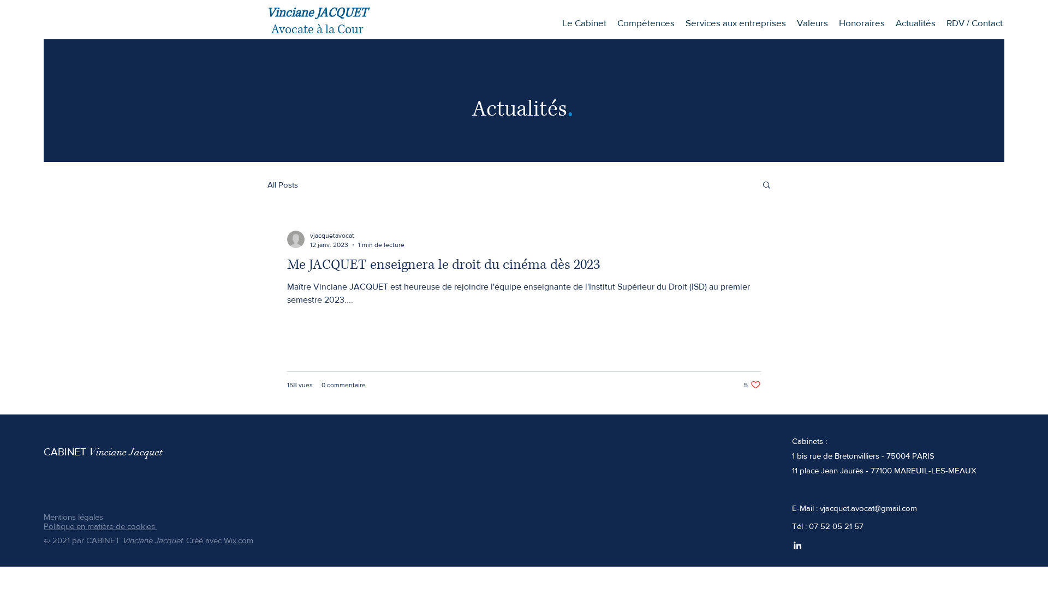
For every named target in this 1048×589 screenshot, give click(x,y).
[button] (646, 22)
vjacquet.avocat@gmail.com (868, 508)
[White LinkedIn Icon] (797, 545)
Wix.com (238, 540)
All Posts (282, 184)
